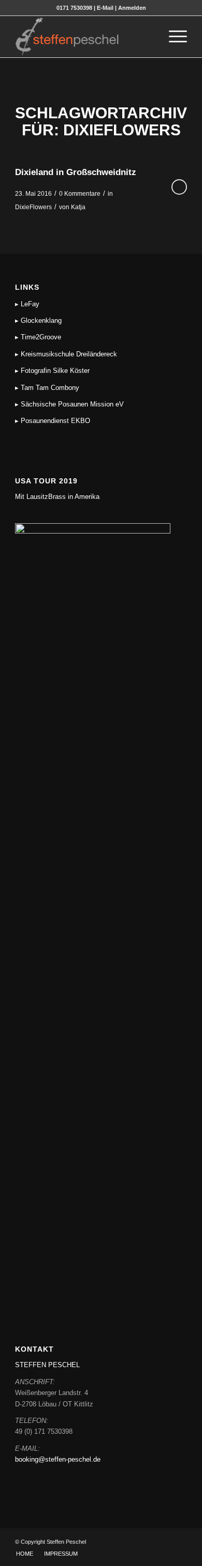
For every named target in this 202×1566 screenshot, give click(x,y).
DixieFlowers (33, 207)
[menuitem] (148, 36)
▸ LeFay (27, 304)
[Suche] (148, 36)
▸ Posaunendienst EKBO (52, 421)
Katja (78, 207)
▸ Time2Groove (38, 337)
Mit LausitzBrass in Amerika (57, 496)
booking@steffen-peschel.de (57, 1459)
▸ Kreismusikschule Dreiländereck (66, 354)
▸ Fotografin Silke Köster (52, 370)
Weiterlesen (179, 187)
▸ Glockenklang (38, 320)
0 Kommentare (79, 193)
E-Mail (105, 8)
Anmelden (132, 8)
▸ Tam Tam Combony (47, 388)
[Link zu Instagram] (179, 1541)
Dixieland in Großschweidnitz (75, 172)
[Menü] (172, 36)
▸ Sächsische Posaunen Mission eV (69, 404)
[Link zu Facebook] (163, 1541)
